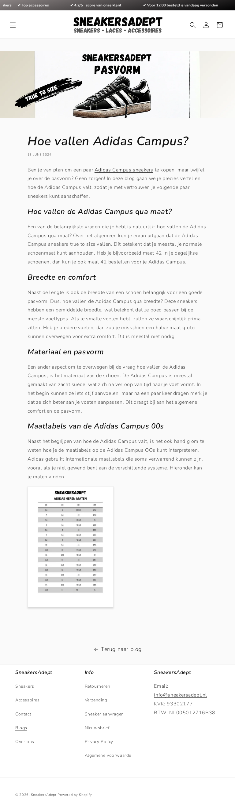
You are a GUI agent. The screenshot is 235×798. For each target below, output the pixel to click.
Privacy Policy (99, 742)
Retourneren (97, 686)
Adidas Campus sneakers (124, 170)
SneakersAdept (44, 794)
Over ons (24, 742)
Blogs (21, 728)
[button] (13, 25)
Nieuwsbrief (97, 728)
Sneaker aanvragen (104, 714)
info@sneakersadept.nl (180, 695)
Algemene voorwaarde (108, 755)
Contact (23, 714)
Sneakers (24, 686)
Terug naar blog (121, 649)
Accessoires (27, 700)
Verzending (96, 700)
